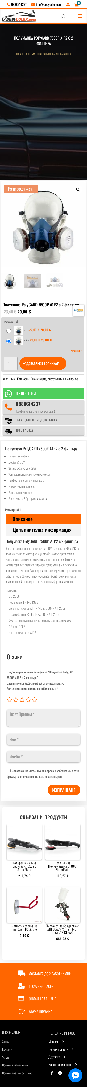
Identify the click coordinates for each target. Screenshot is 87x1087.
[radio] (29, 330)
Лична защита (63, 54)
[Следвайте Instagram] (60, 1073)
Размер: (8, 322)
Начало (20, 54)
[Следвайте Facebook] (51, 1073)
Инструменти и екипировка (40, 54)
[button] (78, 190)
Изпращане (64, 789)
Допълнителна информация (42, 529)
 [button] (80, 16)
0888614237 (28, 403)
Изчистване (76, 351)
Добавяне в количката (42, 363)
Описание (23, 519)
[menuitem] (17, 4)
